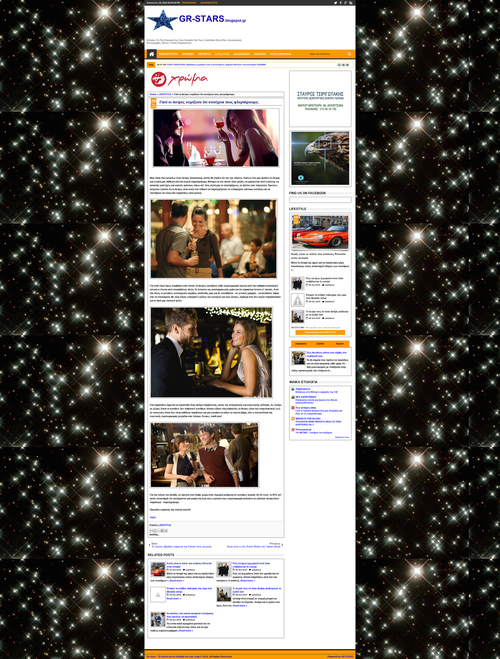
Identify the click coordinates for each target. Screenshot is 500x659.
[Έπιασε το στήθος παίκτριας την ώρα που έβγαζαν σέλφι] (297, 300)
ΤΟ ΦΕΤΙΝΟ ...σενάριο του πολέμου (314, 432)
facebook (340, 3)
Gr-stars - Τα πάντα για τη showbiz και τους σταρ (173, 656)
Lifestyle (222, 54)
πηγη (153, 517)
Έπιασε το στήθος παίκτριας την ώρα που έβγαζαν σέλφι (326, 297)
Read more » (177, 580)
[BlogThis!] (155, 531)
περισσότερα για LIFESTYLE (320, 332)
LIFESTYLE (165, 525)
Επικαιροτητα (168, 54)
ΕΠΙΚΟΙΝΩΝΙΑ (189, 3)
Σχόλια (320, 343)
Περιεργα (204, 54)
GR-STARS (347, 656)
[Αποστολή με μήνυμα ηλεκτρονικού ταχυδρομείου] (151, 531)
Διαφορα (260, 54)
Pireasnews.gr (304, 429)
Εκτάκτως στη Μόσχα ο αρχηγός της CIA (317, 392)
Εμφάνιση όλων (342, 437)
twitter (335, 3)
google (345, 3)
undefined (190, 570)
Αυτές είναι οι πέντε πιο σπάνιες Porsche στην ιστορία (318, 255)
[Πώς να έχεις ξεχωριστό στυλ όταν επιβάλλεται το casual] (297, 283)
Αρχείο (340, 343)
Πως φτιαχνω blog (306, 407)
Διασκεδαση (242, 54)
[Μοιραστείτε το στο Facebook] (162, 531)
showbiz (188, 54)
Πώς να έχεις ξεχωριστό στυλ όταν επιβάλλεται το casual (324, 280)
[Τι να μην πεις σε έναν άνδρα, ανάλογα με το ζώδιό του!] (297, 316)
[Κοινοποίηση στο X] (159, 531)
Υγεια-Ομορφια (280, 54)
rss (350, 3)
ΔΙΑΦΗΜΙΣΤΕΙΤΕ (209, 3)
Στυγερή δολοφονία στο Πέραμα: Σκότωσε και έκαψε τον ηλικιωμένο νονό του (204, 64)
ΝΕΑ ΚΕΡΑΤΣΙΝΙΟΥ (306, 397)
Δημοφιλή (300, 343)
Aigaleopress (303, 389)
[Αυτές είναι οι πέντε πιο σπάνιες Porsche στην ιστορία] (320, 232)
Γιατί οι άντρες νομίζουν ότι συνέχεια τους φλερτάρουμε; (209, 102)
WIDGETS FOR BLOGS (308, 418)
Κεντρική (152, 54)
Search (349, 54)
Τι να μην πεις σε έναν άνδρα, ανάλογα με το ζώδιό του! (327, 313)
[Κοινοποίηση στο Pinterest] (166, 531)
